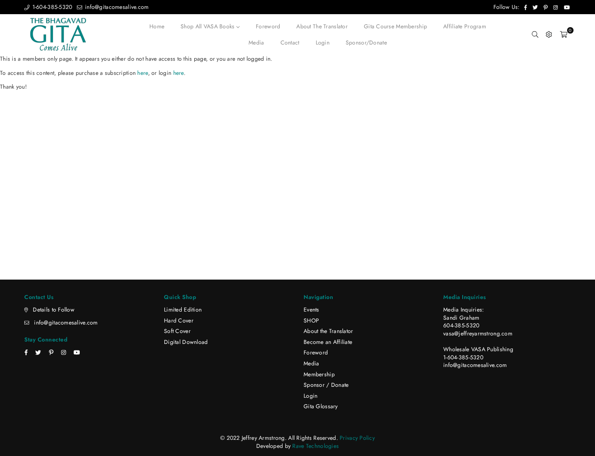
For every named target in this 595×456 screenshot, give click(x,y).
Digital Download (186, 342)
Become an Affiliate (328, 342)
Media (256, 42)
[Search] (535, 34)
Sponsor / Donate (326, 385)
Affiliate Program (464, 26)
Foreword (268, 26)
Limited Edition (183, 309)
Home (156, 26)
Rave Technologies (315, 446)
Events (311, 309)
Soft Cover (177, 331)
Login (322, 42)
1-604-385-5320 (51, 7)
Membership (319, 374)
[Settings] (549, 34)
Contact (290, 42)
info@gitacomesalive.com (116, 7)
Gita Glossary (321, 406)
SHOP (311, 320)
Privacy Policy (357, 438)
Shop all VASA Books (208, 26)
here (142, 73)
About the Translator (322, 26)
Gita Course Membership (395, 26)
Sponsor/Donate (366, 42)
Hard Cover (178, 320)
